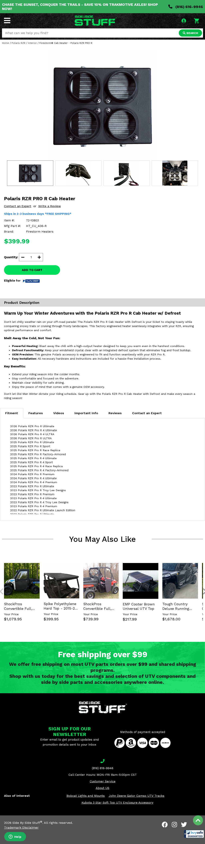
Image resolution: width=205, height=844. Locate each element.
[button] (194, 834)
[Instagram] (174, 825)
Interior (32, 43)
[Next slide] (202, 562)
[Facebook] (165, 825)
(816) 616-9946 (188, 7)
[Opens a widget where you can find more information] (15, 837)
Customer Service (103, 781)
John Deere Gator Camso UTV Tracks (136, 796)
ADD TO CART (32, 270)
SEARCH (192, 33)
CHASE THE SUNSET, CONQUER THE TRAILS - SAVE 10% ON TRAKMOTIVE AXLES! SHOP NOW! (80, 6)
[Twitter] (184, 825)
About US (102, 788)
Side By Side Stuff (27, 823)
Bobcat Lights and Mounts (85, 796)
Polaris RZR (18, 43)
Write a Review (49, 206)
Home (5, 43)
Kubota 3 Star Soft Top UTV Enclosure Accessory (117, 802)
